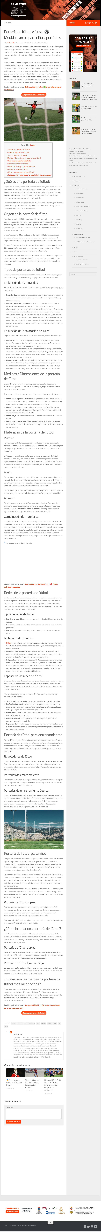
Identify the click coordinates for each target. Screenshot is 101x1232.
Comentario (10, 1107)
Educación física (82, 211)
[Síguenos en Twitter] (89, 23)
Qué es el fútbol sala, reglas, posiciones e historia (87, 86)
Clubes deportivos (79, 176)
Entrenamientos (79, 234)
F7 (21, 1023)
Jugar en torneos (82, 260)
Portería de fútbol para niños (17, 169)
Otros (75, 252)
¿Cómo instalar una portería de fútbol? (20, 172)
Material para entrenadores (85, 242)
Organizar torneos (82, 264)
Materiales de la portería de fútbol (19, 161)
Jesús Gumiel (11, 43)
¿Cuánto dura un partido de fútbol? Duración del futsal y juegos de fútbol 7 (89, 97)
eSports (79, 215)
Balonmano (80, 202)
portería (49, 1023)
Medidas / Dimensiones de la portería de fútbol (24, 158)
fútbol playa (32, 1023)
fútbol (25, 1023)
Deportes (76, 185)
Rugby (79, 224)
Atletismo (80, 193)
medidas (43, 1023)
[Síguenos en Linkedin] (96, 23)
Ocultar (32, 145)
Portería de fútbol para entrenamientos (21, 167)
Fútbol (9, 23)
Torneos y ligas (78, 256)
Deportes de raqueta (83, 206)
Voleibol (79, 228)
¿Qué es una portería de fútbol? (18, 150)
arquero (13, 1023)
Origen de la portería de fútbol (18, 152)
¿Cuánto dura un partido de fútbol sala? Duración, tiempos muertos (88, 131)
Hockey (79, 220)
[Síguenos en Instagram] (93, 23)
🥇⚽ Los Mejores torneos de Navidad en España (14, 1082)
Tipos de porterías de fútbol (17, 155)
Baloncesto (80, 198)
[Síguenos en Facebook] (86, 23)
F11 (18, 1023)
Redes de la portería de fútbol (17, 164)
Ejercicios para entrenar (84, 237)
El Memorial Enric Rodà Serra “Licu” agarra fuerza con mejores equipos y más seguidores (52, 1085)
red (59, 1023)
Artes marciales (82, 189)
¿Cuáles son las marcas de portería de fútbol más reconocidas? (29, 175)
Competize (77, 181)
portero (55, 1023)
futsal (38, 1023)
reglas (6, 1026)
